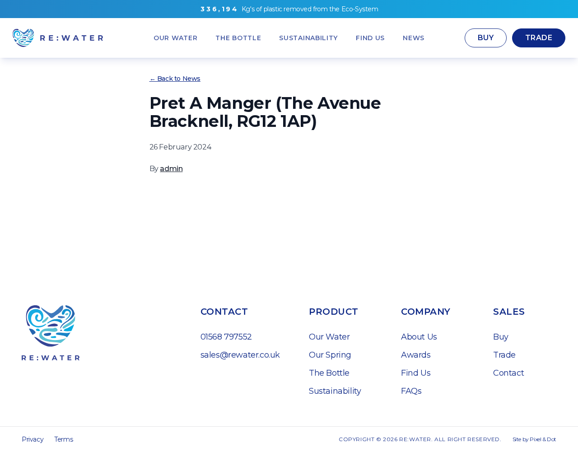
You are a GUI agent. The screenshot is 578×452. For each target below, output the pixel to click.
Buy (486, 37)
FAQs (411, 391)
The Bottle (329, 373)
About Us (419, 337)
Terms (63, 439)
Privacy (32, 439)
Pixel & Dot (543, 439)
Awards (416, 355)
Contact (508, 373)
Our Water (329, 337)
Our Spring (330, 355)
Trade (538, 37)
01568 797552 (226, 337)
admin (171, 168)
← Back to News (174, 79)
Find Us (415, 373)
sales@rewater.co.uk (240, 355)
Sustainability (335, 391)
